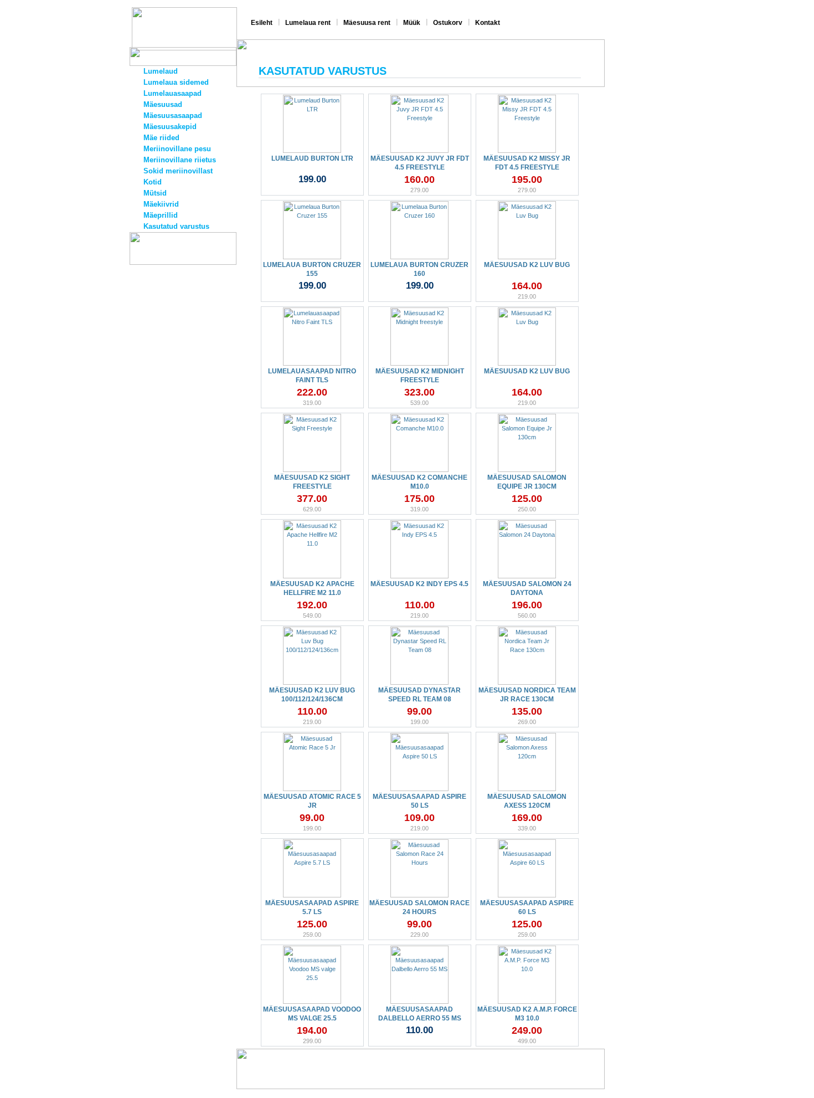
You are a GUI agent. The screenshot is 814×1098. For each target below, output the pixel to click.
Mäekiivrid (161, 204)
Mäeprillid (160, 215)
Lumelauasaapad (172, 93)
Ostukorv (447, 23)
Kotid (152, 182)
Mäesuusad (162, 104)
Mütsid (155, 193)
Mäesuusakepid (170, 126)
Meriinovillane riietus (179, 160)
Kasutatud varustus (176, 226)
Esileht (261, 23)
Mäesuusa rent (366, 23)
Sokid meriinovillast (178, 171)
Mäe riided (161, 138)
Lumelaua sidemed (176, 82)
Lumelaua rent (308, 23)
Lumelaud (160, 71)
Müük (411, 23)
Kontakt (487, 23)
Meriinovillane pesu (177, 149)
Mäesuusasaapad (172, 115)
